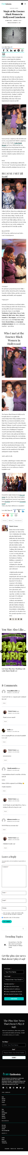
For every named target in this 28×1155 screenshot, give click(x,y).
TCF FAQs (3, 1100)
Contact (3, 1102)
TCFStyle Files (4, 1143)
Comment (5, 867)
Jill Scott (10, 520)
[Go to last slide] (1, 651)
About (3, 1097)
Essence (4, 520)
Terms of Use (13, 1148)
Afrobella (7, 501)
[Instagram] (10, 1087)
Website (4, 908)
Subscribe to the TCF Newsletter (11, 917)
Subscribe (14, 999)
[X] (7, 50)
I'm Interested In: (9, 984)
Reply (4, 703)
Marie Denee (9, 20)
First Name (7, 968)
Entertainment (4, 1113)
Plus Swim (4, 1125)
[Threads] (13, 1087)
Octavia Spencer (18, 520)
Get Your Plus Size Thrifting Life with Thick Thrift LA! (13, 670)
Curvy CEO (3, 1118)
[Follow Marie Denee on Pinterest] (21, 619)
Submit (14, 1057)
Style (3, 1109)
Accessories (4, 1141)
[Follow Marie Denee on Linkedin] (18, 619)
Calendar (3, 1128)
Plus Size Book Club (5, 1130)
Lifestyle (3, 1114)
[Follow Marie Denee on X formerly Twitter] (13, 619)
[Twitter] (6, 1087)
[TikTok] (23, 1087)
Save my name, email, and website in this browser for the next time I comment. (13, 913)
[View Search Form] (22, 4)
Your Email (7, 976)
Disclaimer (7, 1148)
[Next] (26, 651)
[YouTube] (17, 1087)
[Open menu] (25, 4)
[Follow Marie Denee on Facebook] (10, 619)
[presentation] (14, 649)
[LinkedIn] (11, 50)
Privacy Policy (20, 1148)
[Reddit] (15, 50)
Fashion (3, 1137)
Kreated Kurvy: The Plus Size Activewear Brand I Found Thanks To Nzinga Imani (15, 944)
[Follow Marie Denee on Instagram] (16, 619)
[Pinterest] (18, 50)
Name (4, 892)
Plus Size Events (14, 8)
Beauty (3, 1111)
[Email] (4, 54)
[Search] (23, 928)
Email (4, 900)
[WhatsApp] (22, 50)
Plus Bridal (4, 1127)
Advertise (3, 1098)
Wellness (3, 1116)
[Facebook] (4, 50)
